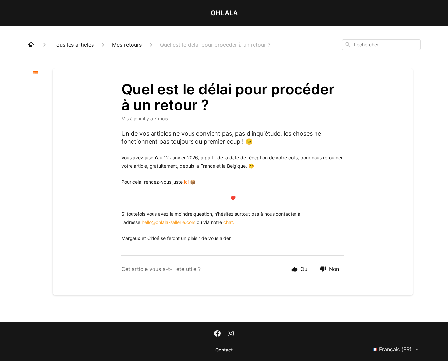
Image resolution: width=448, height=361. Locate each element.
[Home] (31, 45)
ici (186, 182)
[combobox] (381, 44)
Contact (224, 349)
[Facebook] (217, 334)
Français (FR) (395, 349)
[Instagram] (230, 334)
